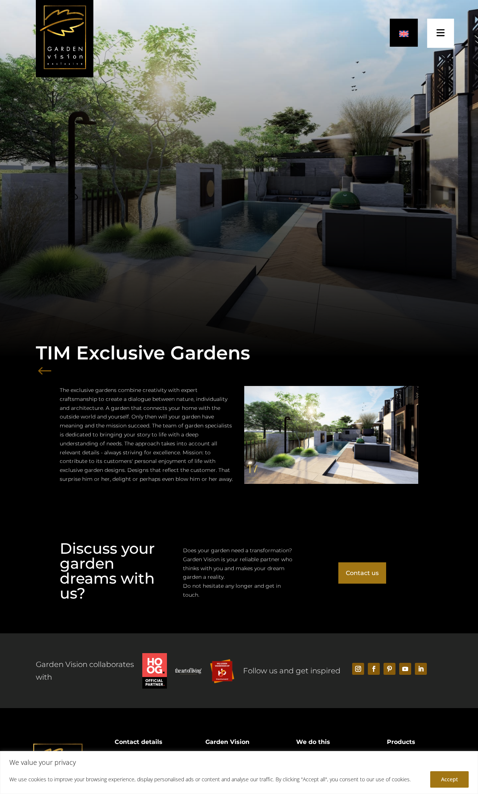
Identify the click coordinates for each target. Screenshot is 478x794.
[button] (404, 32)
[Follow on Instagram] (358, 669)
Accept (449, 779)
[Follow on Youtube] (405, 669)
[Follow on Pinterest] (389, 669)
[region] (239, 772)
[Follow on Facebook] (374, 669)
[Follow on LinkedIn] (421, 669)
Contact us (362, 573)
